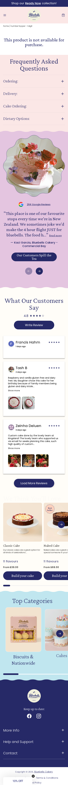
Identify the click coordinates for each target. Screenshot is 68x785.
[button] (4, 15)
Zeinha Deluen (28, 426)
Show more (14, 390)
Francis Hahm (28, 342)
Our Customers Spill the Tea (34, 257)
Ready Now (33, 3)
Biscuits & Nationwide (23, 660)
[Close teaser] (33, 776)
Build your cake (23, 576)
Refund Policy (34, 782)
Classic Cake (11, 545)
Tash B (21, 368)
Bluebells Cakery (43, 771)
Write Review (34, 325)
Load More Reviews (34, 483)
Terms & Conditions (47, 777)
